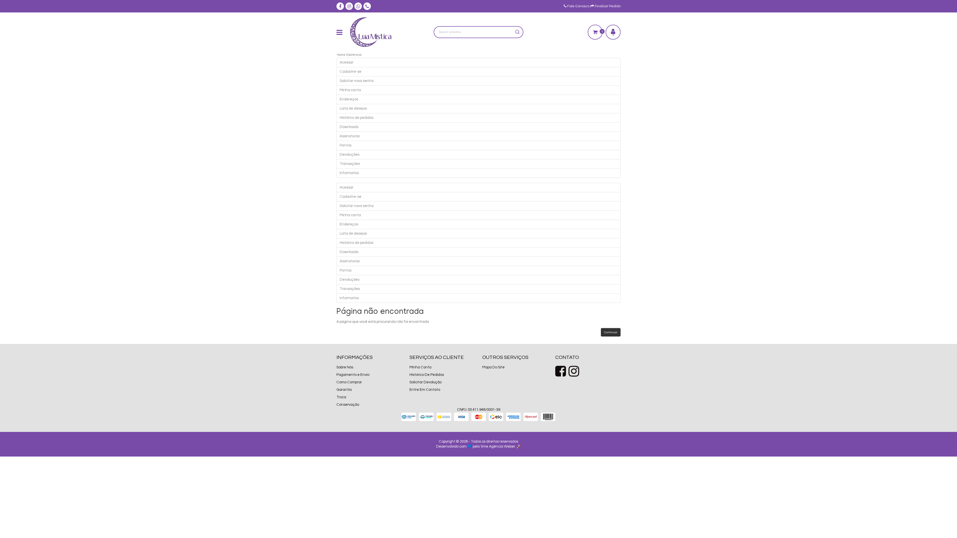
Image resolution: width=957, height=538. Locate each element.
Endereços (349, 99)
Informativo (349, 173)
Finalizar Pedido (607, 6)
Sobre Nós (344, 367)
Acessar (346, 62)
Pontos (345, 145)
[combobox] (478, 32)
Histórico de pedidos (356, 118)
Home (341, 55)
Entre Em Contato (424, 390)
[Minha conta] (613, 32)
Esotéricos (353, 55)
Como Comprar (349, 382)
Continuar (610, 332)
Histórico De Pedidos (426, 375)
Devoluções (349, 154)
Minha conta (350, 90)
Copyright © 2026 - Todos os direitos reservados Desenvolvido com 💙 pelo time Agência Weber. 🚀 (478, 444)
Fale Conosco (577, 6)
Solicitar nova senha (357, 81)
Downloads (349, 127)
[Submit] (517, 32)
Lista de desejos (353, 108)
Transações (350, 164)
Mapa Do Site (493, 367)
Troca (341, 397)
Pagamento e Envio (352, 375)
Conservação (347, 404)
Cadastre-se (350, 71)
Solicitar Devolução (425, 382)
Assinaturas (350, 136)
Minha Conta (420, 367)
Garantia (344, 390)
